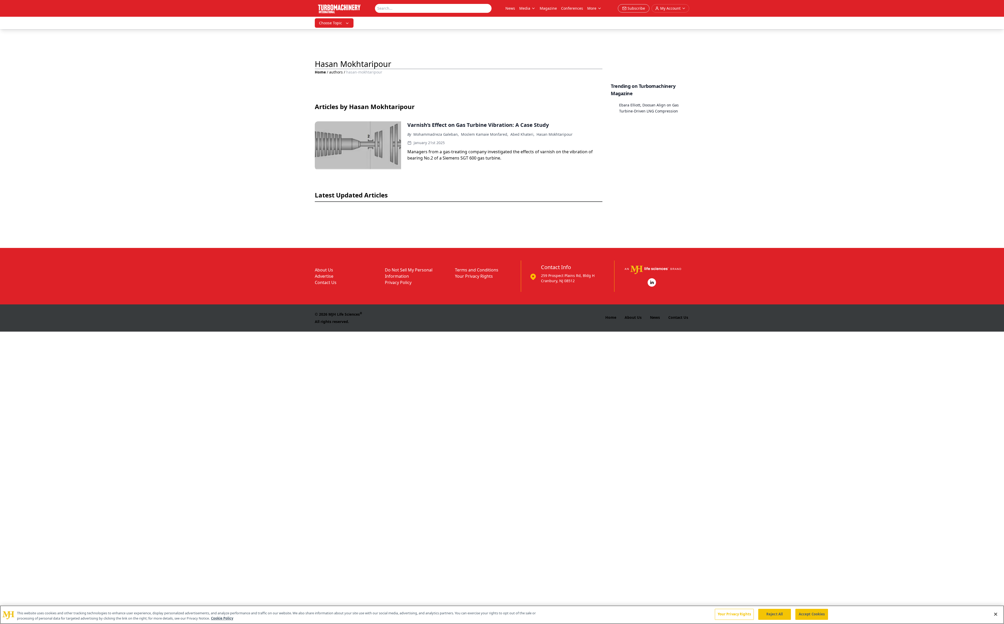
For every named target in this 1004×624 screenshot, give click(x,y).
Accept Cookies (812, 614)
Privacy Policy (398, 282)
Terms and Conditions (476, 270)
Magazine (548, 8)
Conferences (572, 8)
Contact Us (325, 282)
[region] (502, 614)
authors (336, 72)
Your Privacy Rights (474, 276)
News (510, 8)
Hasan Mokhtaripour (555, 134)
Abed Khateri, (522, 134)
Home (320, 72)
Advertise (324, 276)
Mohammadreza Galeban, (436, 134)
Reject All (774, 614)
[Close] (995, 614)
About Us (324, 270)
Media (524, 8)
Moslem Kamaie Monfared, (484, 134)
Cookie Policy (222, 618)
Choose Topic (330, 22)
